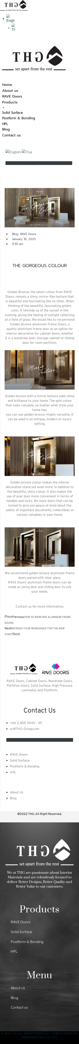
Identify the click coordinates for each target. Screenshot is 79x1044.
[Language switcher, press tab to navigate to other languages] (10, 18)
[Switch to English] (13, 152)
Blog (15, 234)
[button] (39, 113)
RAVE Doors (28, 234)
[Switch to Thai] (13, 28)
